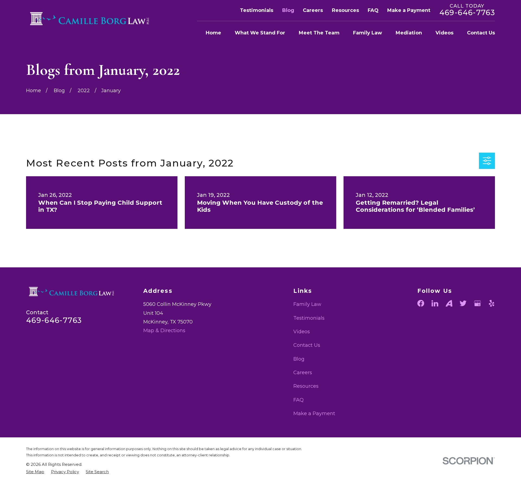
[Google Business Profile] (477, 303)
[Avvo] (449, 303)
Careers (313, 10)
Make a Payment (408, 10)
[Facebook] (420, 303)
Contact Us (306, 345)
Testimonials (256, 10)
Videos (301, 332)
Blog (288, 10)
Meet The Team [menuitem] (319, 33)
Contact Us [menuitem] (481, 33)
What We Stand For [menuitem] (260, 33)
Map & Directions (164, 331)
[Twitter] (463, 303)
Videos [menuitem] (444, 33)
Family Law (307, 304)
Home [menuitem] (213, 33)
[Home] (92, 18)
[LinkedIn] (434, 303)
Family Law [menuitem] (367, 33)
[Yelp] (491, 303)
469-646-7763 (467, 12)
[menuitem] (35, 471)
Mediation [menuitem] (409, 33)
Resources (345, 10)
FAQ (373, 10)
